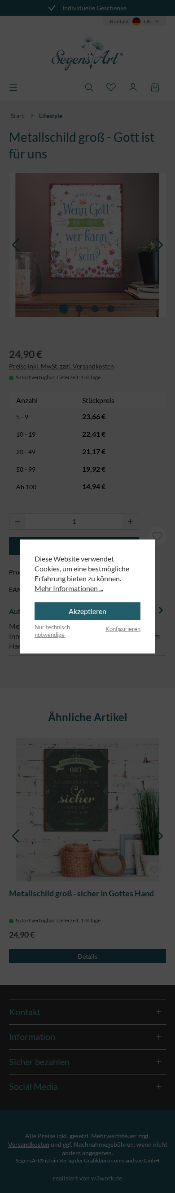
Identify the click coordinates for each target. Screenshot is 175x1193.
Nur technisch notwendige (52, 631)
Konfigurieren (122, 628)
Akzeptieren (87, 611)
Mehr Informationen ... (69, 588)
